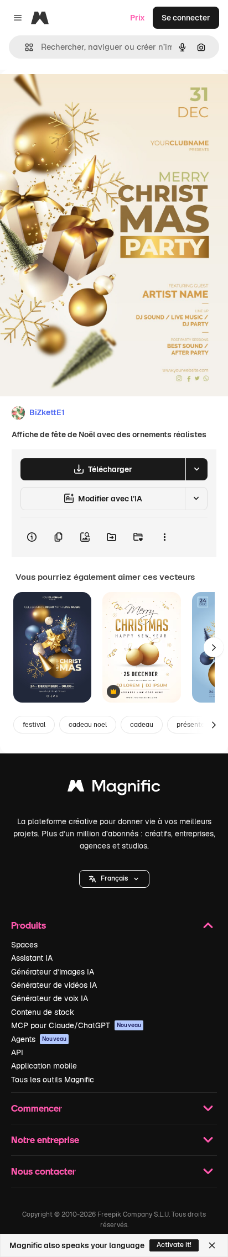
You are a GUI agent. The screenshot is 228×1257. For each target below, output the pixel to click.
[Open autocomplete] (24, 47)
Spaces (24, 945)
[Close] (212, 1245)
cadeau (141, 724)
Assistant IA (32, 958)
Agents (38, 1039)
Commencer (36, 1108)
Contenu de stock (42, 1012)
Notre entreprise (45, 1139)
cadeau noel (88, 724)
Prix (137, 18)
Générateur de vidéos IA (54, 985)
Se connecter (186, 18)
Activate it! (174, 1244)
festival (34, 724)
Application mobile (44, 1066)
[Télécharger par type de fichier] (196, 469)
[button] (114, 879)
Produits (28, 925)
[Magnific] (114, 788)
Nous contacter (43, 1171)
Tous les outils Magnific (52, 1080)
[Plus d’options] (164, 537)
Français (114, 878)
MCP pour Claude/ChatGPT (76, 1025)
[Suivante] (214, 647)
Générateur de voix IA (49, 998)
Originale (73, 95)
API (17, 1052)
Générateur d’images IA (52, 972)
